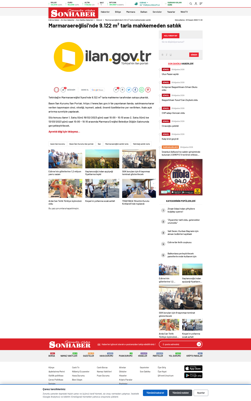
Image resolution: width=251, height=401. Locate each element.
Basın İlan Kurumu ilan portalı (81, 144)
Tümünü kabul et (155, 392)
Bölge (118, 11)
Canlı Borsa (102, 367)
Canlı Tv (75, 367)
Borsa (52, 355)
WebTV (184, 11)
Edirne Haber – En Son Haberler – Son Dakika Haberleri (71, 20)
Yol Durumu (175, 355)
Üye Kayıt (162, 371)
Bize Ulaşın (77, 379)
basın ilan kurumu (57, 144)
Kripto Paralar (194, 355)
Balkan (143, 11)
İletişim (52, 383)
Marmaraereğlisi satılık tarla (116, 144)
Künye (51, 367)
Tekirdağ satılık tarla (141, 144)
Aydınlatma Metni (57, 371)
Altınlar (122, 367)
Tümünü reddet (180, 392)
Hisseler (142, 355)
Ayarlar (201, 392)
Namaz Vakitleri (69, 355)
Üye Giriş (162, 367)
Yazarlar (171, 11)
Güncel (99, 20)
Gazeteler (88, 355)
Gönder (194, 55)
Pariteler (158, 355)
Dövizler (123, 371)
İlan (99, 144)
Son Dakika (145, 371)
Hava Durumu (106, 355)
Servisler (157, 11)
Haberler (105, 11)
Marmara (130, 11)
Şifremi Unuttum (165, 375)
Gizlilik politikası (56, 375)
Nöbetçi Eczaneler (80, 371)
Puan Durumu (125, 355)
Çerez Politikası (56, 379)
